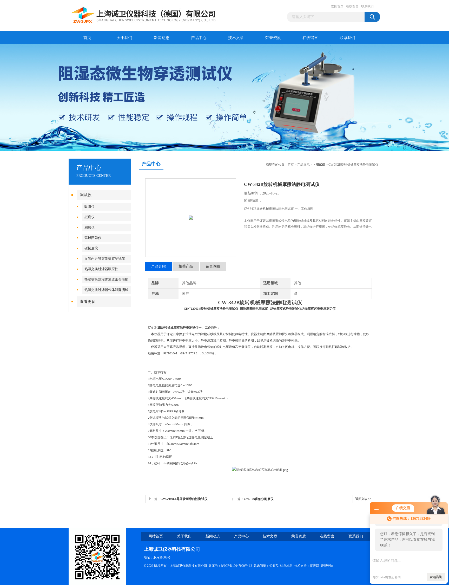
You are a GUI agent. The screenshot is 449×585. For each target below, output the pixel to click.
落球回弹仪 (92, 238)
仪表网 (314, 566)
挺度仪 (89, 217)
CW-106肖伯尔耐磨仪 (259, 499)
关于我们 (124, 38)
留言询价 (213, 266)
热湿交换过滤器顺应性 (101, 269)
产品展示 (303, 164)
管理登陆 (327, 566)
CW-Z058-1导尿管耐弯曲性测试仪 (184, 499)
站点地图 (286, 566)
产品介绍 (158, 266)
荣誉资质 (273, 38)
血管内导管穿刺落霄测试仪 (104, 259)
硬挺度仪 (91, 248)
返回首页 (337, 6)
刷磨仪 (89, 227)
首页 (87, 38)
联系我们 (367, 6)
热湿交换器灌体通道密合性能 (106, 279)
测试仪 (85, 195)
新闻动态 (161, 38)
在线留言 (352, 6)
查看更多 (87, 302)
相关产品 (186, 266)
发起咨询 (436, 577)
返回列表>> (363, 499)
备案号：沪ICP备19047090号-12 (230, 566)
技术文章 (236, 38)
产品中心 (199, 38)
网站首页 (155, 536)
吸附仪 (89, 207)
